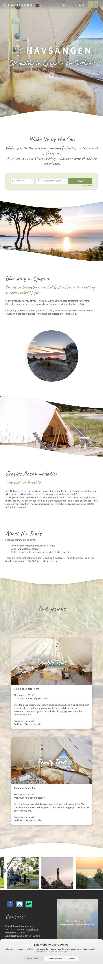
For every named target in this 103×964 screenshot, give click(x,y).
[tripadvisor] (28, 904)
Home (65, 5)
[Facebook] (10, 904)
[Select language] (38, 5)
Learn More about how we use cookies (51, 952)
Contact (79, 5)
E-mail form (32, 929)
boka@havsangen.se (23, 926)
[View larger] (51, 50)
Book (93, 5)
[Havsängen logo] (17, 5)
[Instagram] (19, 904)
